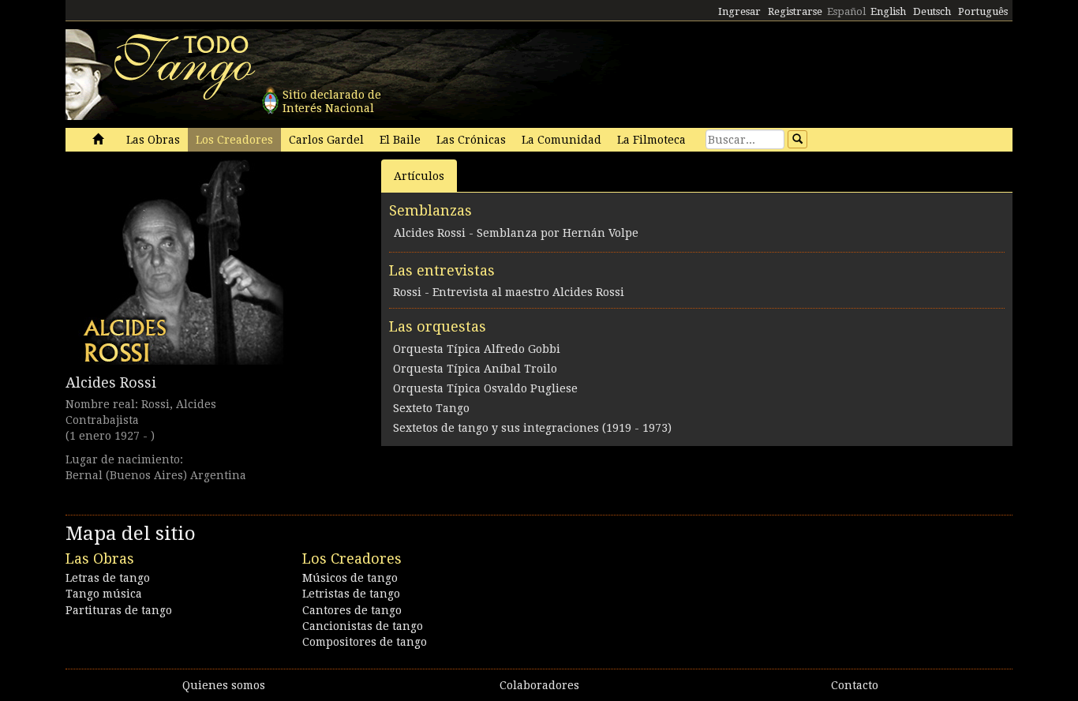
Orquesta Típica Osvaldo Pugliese (485, 388)
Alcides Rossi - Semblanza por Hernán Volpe (516, 233)
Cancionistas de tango (362, 626)
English (888, 11)
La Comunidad (561, 139)
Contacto (854, 685)
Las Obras (153, 139)
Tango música (104, 593)
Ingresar (739, 11)
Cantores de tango (352, 610)
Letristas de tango (351, 593)
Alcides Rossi (111, 382)
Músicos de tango (350, 578)
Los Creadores (234, 139)
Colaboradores (539, 685)
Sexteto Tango (431, 408)
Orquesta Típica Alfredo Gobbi (476, 349)
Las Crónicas (471, 139)
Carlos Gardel (326, 139)
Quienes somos (223, 685)
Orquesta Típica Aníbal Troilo (475, 368)
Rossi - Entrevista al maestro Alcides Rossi (508, 292)
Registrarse (795, 11)
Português (983, 11)
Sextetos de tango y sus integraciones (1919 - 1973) (532, 428)
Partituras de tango (119, 610)
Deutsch (932, 11)
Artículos (419, 176)
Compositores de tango (364, 641)
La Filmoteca (651, 139)
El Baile (400, 139)
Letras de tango (108, 578)
